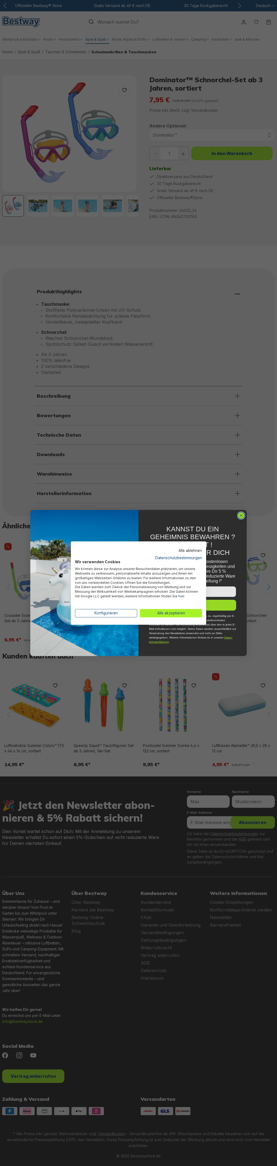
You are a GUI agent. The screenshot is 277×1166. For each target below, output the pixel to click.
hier (181, 596)
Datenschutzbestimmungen (178, 558)
